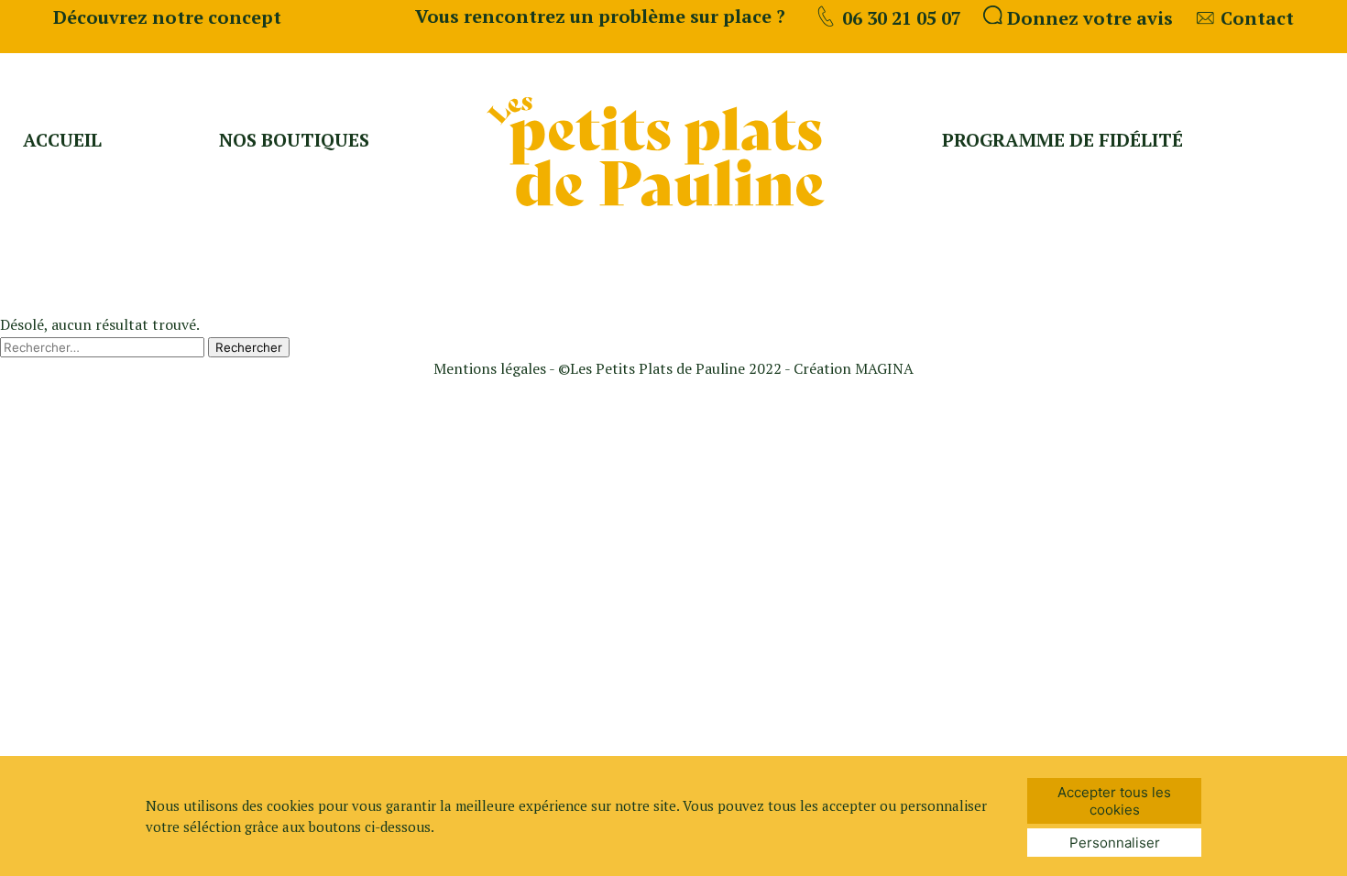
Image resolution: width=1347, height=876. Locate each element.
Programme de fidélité (1062, 139)
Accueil (62, 139)
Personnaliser (1114, 842)
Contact (1255, 17)
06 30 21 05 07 (899, 17)
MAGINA (884, 368)
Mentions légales (491, 368)
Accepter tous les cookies (1114, 800)
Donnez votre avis (1087, 17)
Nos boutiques (294, 139)
